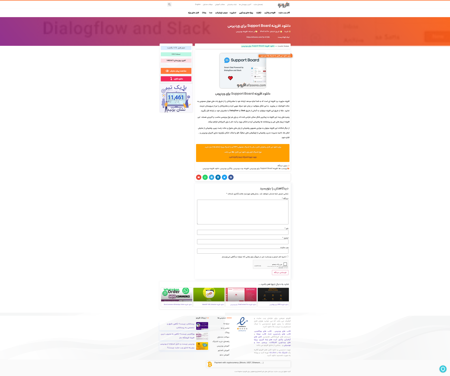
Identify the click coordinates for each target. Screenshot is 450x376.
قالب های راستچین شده (279, 334)
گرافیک (258, 12)
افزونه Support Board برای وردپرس (264, 168)
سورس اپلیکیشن (221, 12)
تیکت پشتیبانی (232, 4)
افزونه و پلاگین (269, 12)
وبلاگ (204, 12)
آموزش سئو (224, 355)
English (198, 4)
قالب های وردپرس (283, 331)
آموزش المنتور (223, 350)
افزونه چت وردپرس (241, 168)
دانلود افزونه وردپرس (211, 168)
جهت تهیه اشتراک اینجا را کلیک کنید (243, 157)
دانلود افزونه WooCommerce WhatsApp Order (178, 305)
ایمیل (285, 238)
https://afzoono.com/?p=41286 (258, 37)
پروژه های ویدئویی (246, 12)
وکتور (281, 339)
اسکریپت (233, 12)
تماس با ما (225, 328)
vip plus (272, 352)
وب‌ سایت (284, 247)
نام (286, 229)
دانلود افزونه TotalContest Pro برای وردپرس (243, 305)
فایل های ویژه (193, 12)
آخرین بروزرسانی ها (245, 4)
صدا (210, 12)
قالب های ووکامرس (263, 331)
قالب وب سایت (284, 12)
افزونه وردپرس (242, 31)
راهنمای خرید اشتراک (220, 341)
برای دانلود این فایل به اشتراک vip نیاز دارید (275, 56)
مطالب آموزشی (220, 4)
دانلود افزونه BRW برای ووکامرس (278, 305)
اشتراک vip (282, 352)
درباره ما (226, 323)
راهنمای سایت (258, 4)
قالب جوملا (261, 334)
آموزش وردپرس (223, 346)
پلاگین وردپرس (226, 168)
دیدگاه (285, 198)
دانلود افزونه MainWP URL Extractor (213, 305)
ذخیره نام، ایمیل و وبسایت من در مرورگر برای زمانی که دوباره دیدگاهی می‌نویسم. (253, 257)
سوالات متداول (208, 4)
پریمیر (264, 342)
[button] (169, 4)
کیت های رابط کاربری (268, 339)
